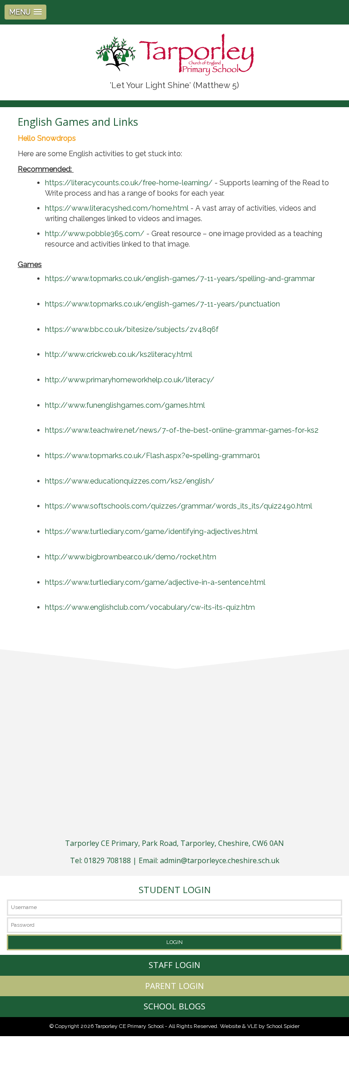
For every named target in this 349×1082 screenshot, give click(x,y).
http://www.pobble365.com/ (95, 233)
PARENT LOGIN (174, 985)
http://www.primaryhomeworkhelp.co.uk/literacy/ (129, 379)
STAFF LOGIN (174, 964)
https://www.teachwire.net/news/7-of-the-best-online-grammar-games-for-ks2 (182, 430)
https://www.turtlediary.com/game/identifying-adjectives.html (151, 531)
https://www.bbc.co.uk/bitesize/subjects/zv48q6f (132, 329)
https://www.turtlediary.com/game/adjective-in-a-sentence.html (155, 582)
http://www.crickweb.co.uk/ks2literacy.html (118, 354)
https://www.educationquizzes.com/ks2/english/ (129, 481)
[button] (25, 12)
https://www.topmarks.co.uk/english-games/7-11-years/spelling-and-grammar (180, 278)
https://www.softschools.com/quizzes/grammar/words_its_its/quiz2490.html (178, 506)
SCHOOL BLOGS (174, 1006)
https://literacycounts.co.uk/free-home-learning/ (129, 182)
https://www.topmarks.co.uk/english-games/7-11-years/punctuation (162, 304)
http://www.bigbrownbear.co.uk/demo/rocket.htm (130, 557)
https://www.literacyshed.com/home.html (117, 208)
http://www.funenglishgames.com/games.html (125, 405)
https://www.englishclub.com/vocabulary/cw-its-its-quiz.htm (150, 607)
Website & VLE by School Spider (259, 1026)
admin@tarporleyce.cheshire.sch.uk (219, 860)
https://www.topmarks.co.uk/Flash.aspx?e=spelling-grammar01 (152, 455)
